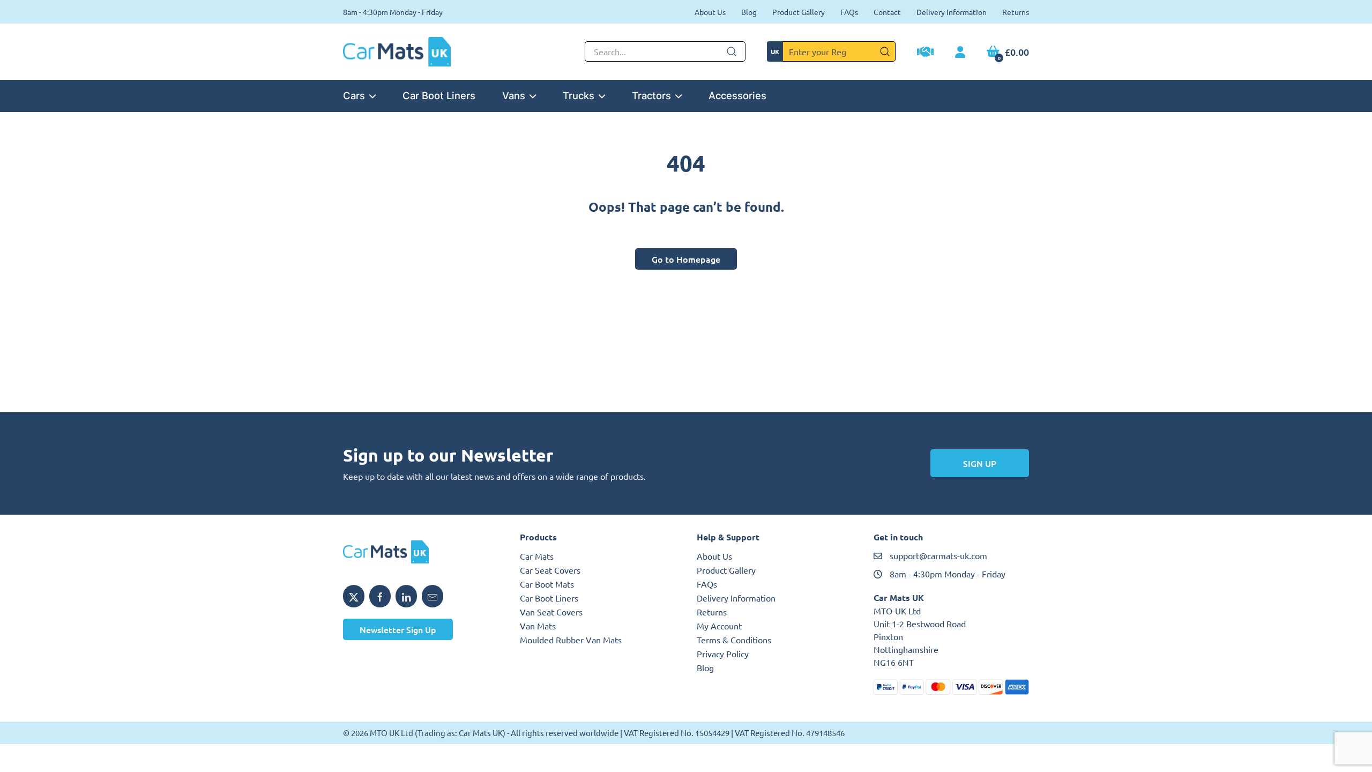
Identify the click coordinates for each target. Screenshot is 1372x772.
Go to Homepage (686, 259)
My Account (719, 625)
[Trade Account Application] (925, 53)
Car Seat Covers (550, 570)
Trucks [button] (578, 95)
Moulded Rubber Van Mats (571, 639)
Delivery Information (951, 12)
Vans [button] (513, 95)
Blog (749, 12)
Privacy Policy (723, 653)
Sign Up (979, 463)
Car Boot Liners (438, 95)
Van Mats (538, 625)
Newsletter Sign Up (398, 629)
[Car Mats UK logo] (420, 552)
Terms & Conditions (734, 639)
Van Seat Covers (551, 611)
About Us (710, 12)
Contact (887, 12)
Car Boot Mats (547, 583)
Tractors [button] (651, 95)
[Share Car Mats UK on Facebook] (380, 596)
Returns (1015, 12)
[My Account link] (960, 52)
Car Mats (537, 556)
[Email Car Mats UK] (432, 596)
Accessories (737, 95)
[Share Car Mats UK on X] (353, 596)
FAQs (849, 12)
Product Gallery (798, 12)
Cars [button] (354, 95)
